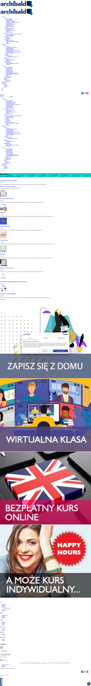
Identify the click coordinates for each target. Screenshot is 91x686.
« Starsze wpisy (2, 299)
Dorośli (3, 16)
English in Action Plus (10, 24)
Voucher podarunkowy (10, 134)
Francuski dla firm (9, 70)
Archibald (3, 604)
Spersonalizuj (44, 350)
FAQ (3, 610)
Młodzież (3, 44)
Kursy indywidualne (9, 35)
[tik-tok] (85, 93)
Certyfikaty (4, 606)
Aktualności (8, 43)
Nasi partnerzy (8, 80)
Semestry (7, 37)
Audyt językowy (9, 74)
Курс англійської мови (10, 26)
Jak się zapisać (6, 36)
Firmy (3, 65)
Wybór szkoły (8, 38)
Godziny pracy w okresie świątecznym (7, 267)
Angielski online (9, 29)
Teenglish (8, 46)
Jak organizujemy (7, 77)
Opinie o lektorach (9, 32)
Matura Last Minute (9, 49)
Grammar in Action (9, 23)
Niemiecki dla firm (9, 68)
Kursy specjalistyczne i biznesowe (12, 72)
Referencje (6, 79)
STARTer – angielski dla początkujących (13, 22)
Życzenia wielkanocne (4, 240)
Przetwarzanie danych (5, 664)
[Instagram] (87, 93)
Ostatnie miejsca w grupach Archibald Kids (7, 293)
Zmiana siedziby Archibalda (5, 226)
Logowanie (2, 95)
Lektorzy (7, 31)
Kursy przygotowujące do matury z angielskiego (8, 180)
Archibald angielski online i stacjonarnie (6, 176)
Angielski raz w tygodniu (10, 21)
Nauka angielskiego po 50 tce (11, 20)
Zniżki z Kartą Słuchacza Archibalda (12, 41)
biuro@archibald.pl (37, 662)
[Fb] (82, 93)
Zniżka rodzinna (9, 62)
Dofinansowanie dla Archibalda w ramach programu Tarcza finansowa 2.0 (13, 281)
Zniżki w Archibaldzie (10, 40)
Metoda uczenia (9, 76)
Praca (5, 87)
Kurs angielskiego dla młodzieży (11, 47)
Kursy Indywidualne (9, 18)
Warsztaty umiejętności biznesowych (12, 73)
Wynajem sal (6, 81)
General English (9, 19)
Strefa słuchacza (7, 39)
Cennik (5, 57)
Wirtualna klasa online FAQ (11, 30)
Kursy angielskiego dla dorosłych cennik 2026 (14, 115)
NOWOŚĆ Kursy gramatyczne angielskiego (8, 186)
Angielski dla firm (9, 67)
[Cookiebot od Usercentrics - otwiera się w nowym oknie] (63, 334)
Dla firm (5, 85)
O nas (15, 176)
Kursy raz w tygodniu (10, 34)
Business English (9, 25)
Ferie (7, 53)
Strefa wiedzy (4, 82)
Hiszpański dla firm (9, 152)
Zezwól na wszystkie (60, 350)
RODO (3, 665)
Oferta (5, 17)
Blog (7, 42)
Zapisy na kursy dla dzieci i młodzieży (6, 198)
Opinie (3, 607)
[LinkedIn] (90, 93)
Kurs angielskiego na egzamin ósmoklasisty (13, 133)
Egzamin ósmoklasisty (10, 48)
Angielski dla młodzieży (10, 51)
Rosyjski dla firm (9, 69)
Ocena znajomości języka (10, 59)
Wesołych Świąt (3, 212)
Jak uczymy (6, 27)
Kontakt (3, 83)
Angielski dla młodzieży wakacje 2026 (12, 50)
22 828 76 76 (2, 94)
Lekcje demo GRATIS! (10, 28)
